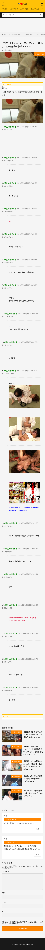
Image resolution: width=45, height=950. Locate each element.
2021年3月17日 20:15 (11, 842)
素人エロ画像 (35, 9)
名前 (3, 893)
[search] (41, 15)
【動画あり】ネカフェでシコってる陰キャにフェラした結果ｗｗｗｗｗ (32, 734)
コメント (5, 871)
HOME (6, 35)
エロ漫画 (4, 9)
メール (4, 902)
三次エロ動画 (24, 9)
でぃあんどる (28, 944)
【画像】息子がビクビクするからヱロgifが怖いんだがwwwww (33, 778)
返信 (37, 829)
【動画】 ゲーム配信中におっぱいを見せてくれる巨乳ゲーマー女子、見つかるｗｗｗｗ (33, 765)
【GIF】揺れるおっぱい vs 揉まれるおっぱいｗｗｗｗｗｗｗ (33, 793)
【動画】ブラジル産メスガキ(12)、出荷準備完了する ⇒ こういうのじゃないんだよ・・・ (33, 750)
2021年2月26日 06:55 (11, 819)
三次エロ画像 (14, 9)
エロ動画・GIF (16, 35)
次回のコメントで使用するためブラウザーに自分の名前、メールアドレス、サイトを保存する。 (22, 922)
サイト (4, 911)
